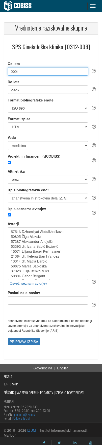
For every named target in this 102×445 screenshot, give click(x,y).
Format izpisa (19, 118)
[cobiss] (20, 6)
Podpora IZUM (21, 418)
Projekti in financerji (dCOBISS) (34, 156)
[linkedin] (75, 443)
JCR (6, 383)
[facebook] (44, 443)
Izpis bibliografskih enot (28, 189)
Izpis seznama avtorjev (27, 208)
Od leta (14, 63)
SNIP (15, 383)
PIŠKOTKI (9, 392)
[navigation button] (92, 6)
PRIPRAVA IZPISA (24, 341)
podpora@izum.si (24, 414)
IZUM (31, 430)
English (63, 367)
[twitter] (59, 443)
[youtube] (90, 443)
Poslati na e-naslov (24, 292)
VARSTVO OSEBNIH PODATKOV (35, 392)
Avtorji (13, 223)
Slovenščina (42, 367)
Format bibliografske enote (30, 100)
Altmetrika (16, 171)
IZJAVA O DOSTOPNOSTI (69, 392)
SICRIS (8, 376)
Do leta (14, 81)
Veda (12, 137)
